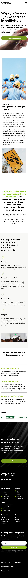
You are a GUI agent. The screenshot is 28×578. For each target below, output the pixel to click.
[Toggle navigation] (26, 3)
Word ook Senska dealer (14, 38)
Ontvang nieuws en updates (12, 532)
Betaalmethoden (5, 571)
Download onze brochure (14, 43)
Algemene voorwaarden (7, 566)
